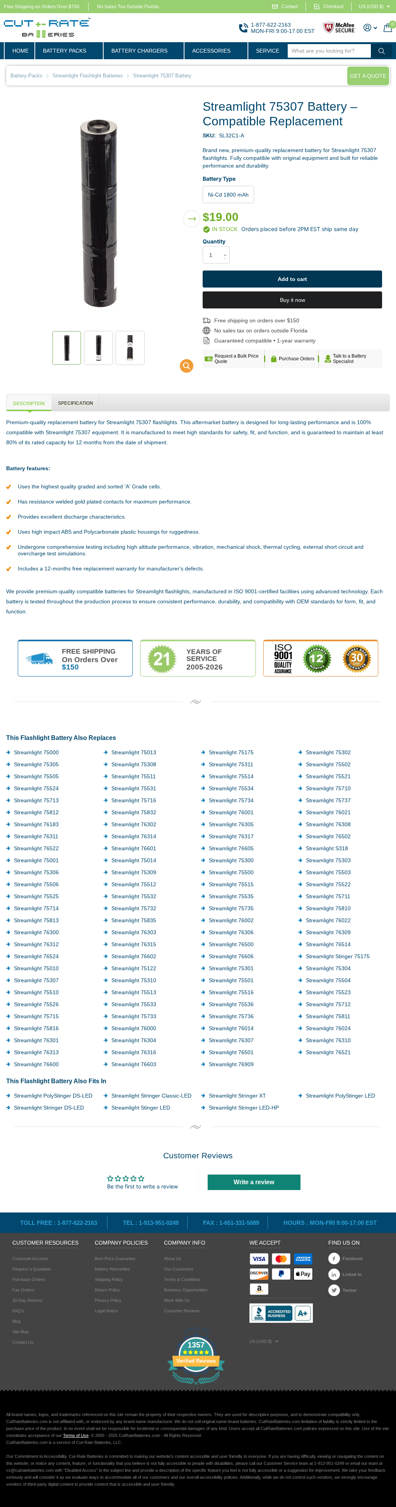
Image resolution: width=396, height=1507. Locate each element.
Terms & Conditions (182, 1279)
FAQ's (18, 1310)
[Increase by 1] (227, 248)
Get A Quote (368, 76)
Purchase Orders (296, 358)
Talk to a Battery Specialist (349, 358)
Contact (290, 6)
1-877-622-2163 (271, 25)
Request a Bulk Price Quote (237, 358)
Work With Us (177, 1300)
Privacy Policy (108, 1300)
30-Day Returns (27, 1300)
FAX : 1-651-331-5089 (231, 1222)
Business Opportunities (186, 1290)
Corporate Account (30, 1258)
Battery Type (219, 178)
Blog (16, 1321)
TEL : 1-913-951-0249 (151, 1222)
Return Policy (107, 1290)
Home (20, 51)
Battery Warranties (112, 1269)
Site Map (20, 1331)
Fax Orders (23, 1290)
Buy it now (292, 300)
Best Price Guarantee (115, 1258)
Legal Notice (106, 1310)
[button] (192, 213)
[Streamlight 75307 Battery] (181, 368)
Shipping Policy (109, 1279)
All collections (68, 50)
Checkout (333, 6)
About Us (172, 1258)
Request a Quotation (31, 1269)
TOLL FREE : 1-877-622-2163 (59, 1222)
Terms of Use (76, 1435)
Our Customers (178, 1269)
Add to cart (292, 279)
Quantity (214, 241)
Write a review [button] (254, 1182)
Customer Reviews (182, 1310)
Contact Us (23, 1342)
